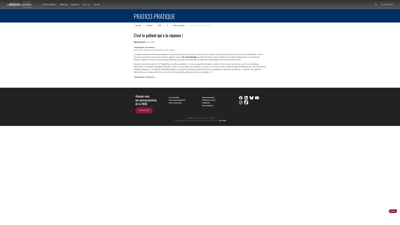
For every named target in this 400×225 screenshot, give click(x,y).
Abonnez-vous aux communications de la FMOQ (146, 100)
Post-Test (86, 4)
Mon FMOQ (144, 110)
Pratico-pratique (179, 25)
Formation (63, 4)
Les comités (174, 98)
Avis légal (222, 120)
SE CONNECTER (387, 5)
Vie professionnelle (49, 4)
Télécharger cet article (144, 47)
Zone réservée (175, 103)
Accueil (138, 25)
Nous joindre (207, 106)
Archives (149, 25)
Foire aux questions (177, 100)
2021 (159, 25)
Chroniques (75, 4)
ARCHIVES (97, 4)
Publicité (206, 103)
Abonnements (208, 98)
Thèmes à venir (208, 100)
